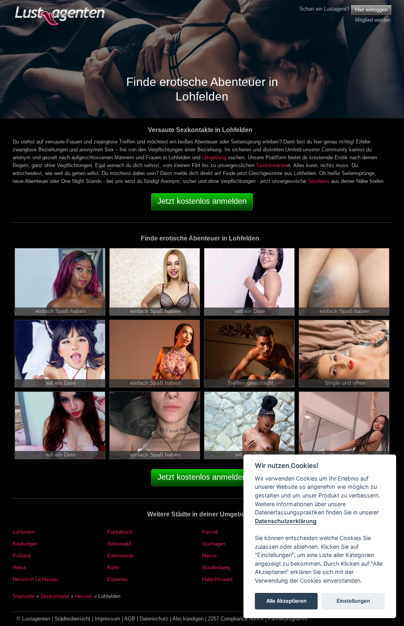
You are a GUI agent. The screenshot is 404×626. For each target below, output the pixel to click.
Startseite (24, 596)
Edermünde (120, 556)
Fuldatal (22, 556)
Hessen (83, 596)
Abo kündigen (188, 619)
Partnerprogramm (287, 619)
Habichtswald (217, 579)
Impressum (107, 619)
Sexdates (318, 181)
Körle (113, 567)
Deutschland (55, 596)
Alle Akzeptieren (286, 601)
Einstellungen (353, 601)
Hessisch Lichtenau (35, 579)
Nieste (209, 556)
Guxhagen (213, 544)
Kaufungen (25, 544)
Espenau (117, 579)
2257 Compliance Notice (236, 619)
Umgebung (214, 157)
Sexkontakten (272, 165)
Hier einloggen (371, 10)
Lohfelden (24, 532)
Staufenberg (216, 567)
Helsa (19, 567)
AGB (129, 619)
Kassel (210, 532)
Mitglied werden (373, 20)
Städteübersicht (72, 619)
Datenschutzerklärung (285, 521)
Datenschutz (154, 619)
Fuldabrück (120, 532)
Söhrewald (119, 544)
